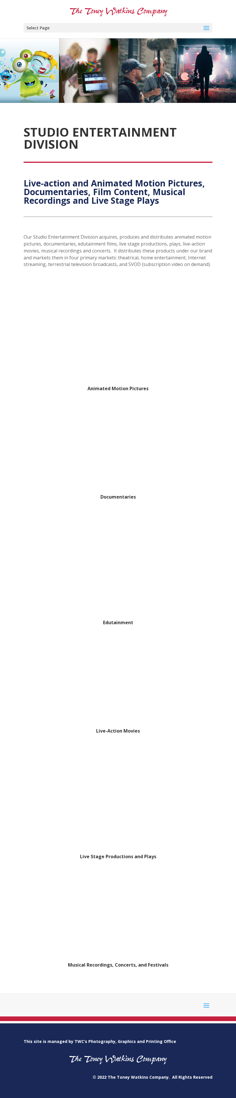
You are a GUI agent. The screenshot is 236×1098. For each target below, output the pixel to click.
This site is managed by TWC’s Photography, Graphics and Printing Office (100, 1041)
